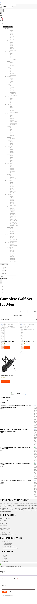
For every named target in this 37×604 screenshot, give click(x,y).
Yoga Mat (12, 211)
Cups (11, 81)
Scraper (12, 87)
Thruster (12, 89)
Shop (4, 268)
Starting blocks (13, 245)
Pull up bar (12, 214)
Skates (11, 188)
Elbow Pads (13, 191)
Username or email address (12, 579)
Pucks (11, 183)
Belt (11, 106)
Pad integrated (13, 124)
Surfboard (12, 90)
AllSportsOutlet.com (15, 566)
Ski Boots (12, 253)
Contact (5, 273)
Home (4, 267)
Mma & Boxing (10, 234)
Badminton (9, 174)
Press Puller (13, 203)
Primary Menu (4, 264)
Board (11, 196)
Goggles (12, 169)
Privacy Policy (7, 544)
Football (9, 113)
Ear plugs (12, 171)
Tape (11, 79)
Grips (11, 45)
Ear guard (12, 138)
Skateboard (9, 194)
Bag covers (12, 92)
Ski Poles (12, 251)
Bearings (12, 202)
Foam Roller (13, 217)
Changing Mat (13, 95)
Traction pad (13, 93)
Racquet (12, 177)
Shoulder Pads (13, 192)
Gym (8, 206)
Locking (12, 110)
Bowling (9, 76)
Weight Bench (13, 220)
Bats (11, 127)
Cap (11, 165)
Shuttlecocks (13, 179)
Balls (11, 30)
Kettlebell (12, 210)
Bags (11, 33)
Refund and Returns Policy (10, 547)
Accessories (13, 39)
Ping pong (9, 146)
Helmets (12, 103)
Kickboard (12, 172)
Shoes (11, 34)
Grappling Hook (14, 112)
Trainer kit (12, 71)
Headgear (12, 237)
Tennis (8, 40)
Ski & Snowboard (11, 247)
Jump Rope (13, 216)
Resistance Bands (14, 225)
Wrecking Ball (13, 239)
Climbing (9, 104)
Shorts (11, 228)
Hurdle (12, 244)
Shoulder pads (13, 123)
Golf (8, 28)
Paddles (12, 144)
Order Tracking (7, 543)
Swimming (9, 163)
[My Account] (1, 16)
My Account (6, 541)
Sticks (11, 99)
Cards (11, 160)
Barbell (12, 208)
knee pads (12, 73)
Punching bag (13, 241)
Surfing (8, 84)
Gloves (12, 36)
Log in (4, 591)
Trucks (12, 197)
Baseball (9, 126)
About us (5, 272)
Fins (11, 166)
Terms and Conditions (9, 546)
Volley (8, 67)
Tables (11, 151)
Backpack (12, 259)
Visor (11, 116)
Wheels (12, 199)
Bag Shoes (12, 37)
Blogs (4, 270)
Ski (11, 248)
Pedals (11, 230)
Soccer (8, 61)
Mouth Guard (13, 121)
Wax (11, 85)
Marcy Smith (13, 219)
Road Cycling (10, 227)
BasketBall (9, 154)
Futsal (8, 51)
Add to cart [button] (5, 347)
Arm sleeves (13, 75)
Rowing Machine (14, 224)
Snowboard (13, 261)
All (35, 311)
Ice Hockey (9, 180)
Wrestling (9, 137)
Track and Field (10, 242)
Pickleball (9, 140)
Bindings (12, 258)
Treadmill (12, 213)
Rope (11, 107)
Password (7, 585)
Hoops (11, 161)
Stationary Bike (14, 222)
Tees (11, 31)
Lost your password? (7, 595)
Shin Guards (13, 59)
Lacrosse (9, 96)
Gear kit (12, 109)
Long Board (13, 205)
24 (29, 311)
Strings (12, 48)
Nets (11, 148)
